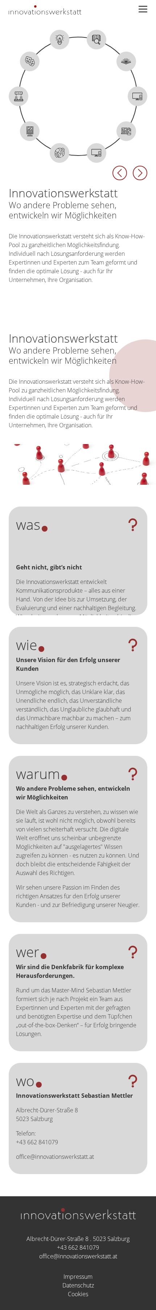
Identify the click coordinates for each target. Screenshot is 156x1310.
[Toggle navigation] (143, 9)
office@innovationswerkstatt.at (78, 1256)
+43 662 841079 (78, 1247)
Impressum (78, 1277)
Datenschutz (78, 1285)
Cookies (78, 1294)
